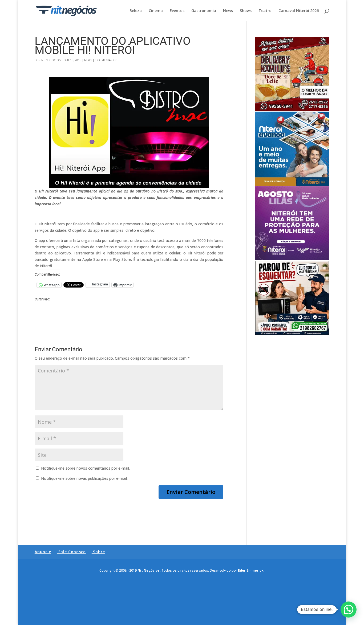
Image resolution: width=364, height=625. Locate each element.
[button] (349, 610)
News (228, 11)
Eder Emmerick (251, 570)
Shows (246, 11)
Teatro (265, 11)
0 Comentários (106, 60)
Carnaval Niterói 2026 (298, 11)
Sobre (99, 551)
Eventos (177, 11)
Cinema (156, 11)
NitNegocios (50, 60)
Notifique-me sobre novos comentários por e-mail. (85, 468)
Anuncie (43, 551)
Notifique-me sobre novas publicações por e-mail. (84, 478)
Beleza (136, 11)
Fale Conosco (72, 551)
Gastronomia (203, 11)
